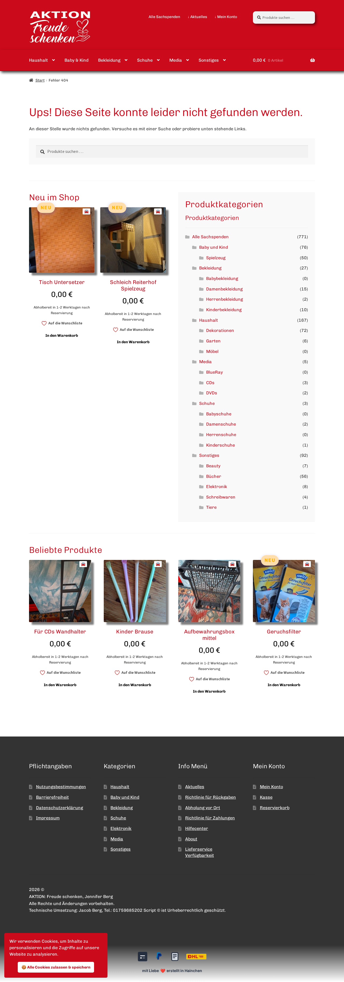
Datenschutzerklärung (59, 807)
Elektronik (216, 486)
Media (175, 60)
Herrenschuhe (221, 434)
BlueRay (214, 372)
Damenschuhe (221, 424)
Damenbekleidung (224, 289)
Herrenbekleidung (224, 299)
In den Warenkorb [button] (61, 335)
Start (40, 80)
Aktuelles (194, 786)
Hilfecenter (196, 828)
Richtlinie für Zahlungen (210, 817)
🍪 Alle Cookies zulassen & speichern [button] (56, 967)
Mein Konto (271, 786)
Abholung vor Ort (202, 807)
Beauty (213, 465)
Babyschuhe (218, 413)
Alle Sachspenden (164, 17)
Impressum (48, 817)
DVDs (211, 392)
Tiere (211, 507)
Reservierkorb (274, 807)
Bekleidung (109, 60)
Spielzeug (215, 257)
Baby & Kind (76, 60)
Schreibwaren (220, 497)
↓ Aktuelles (197, 17)
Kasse (266, 797)
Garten (213, 340)
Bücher (213, 476)
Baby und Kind (213, 247)
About (191, 838)
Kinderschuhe (220, 445)
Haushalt (38, 60)
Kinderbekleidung (224, 309)
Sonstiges (209, 60)
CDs (210, 382)
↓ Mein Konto (225, 17)
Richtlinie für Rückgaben (210, 797)
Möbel (212, 351)
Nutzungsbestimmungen (61, 786)
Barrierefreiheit (52, 797)
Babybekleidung (222, 278)
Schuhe (145, 60)
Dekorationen (220, 330)
